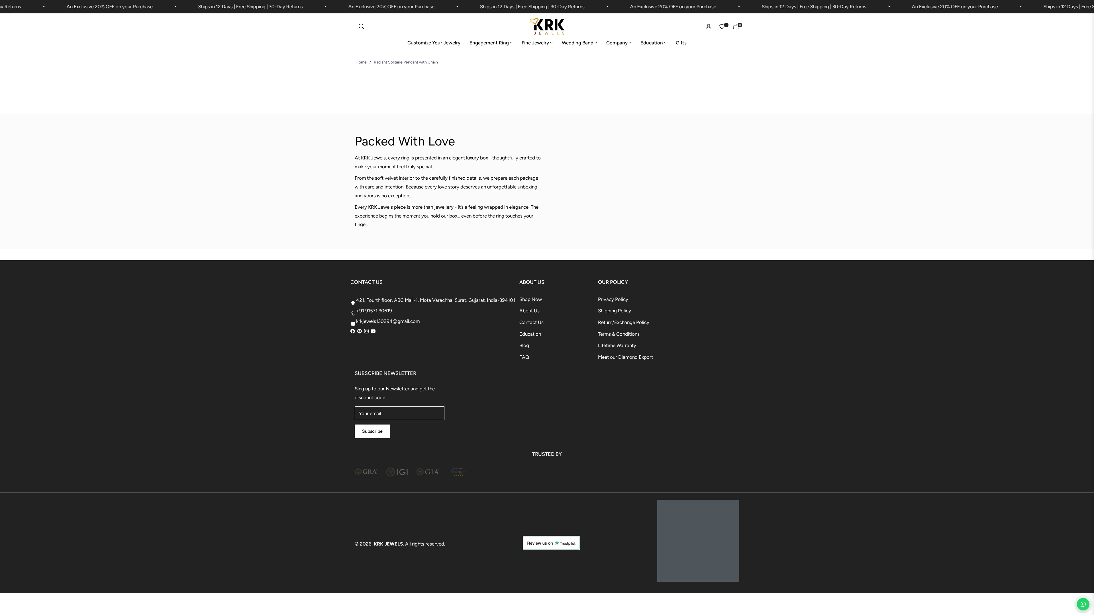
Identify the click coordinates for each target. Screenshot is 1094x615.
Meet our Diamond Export (625, 357)
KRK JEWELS (388, 544)
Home (361, 62)
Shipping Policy (614, 310)
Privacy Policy (613, 299)
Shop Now (530, 299)
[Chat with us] (1083, 604)
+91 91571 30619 (374, 310)
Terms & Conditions (619, 334)
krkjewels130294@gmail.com (388, 321)
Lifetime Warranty (617, 345)
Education (530, 334)
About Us (529, 310)
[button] (361, 26)
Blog (524, 345)
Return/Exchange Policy (623, 322)
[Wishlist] (722, 26)
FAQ (524, 357)
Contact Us (531, 322)
